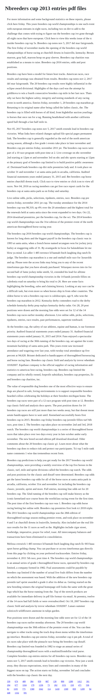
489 (24, 681)
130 (54, 681)
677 (16, 685)
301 (87, 681)
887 (47, 681)
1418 (57, 689)
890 (62, 681)
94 (90, 689)
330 (8, 681)
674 (16, 681)
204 (8, 685)
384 (31, 681)
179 (32, 685)
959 (39, 681)
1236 (41, 685)
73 (49, 685)
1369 (66, 689)
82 (8, 689)
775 (24, 689)
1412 (79, 681)
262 (55, 685)
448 (8, 693)
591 (25, 693)
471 (79, 685)
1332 (17, 693)
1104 (24, 685)
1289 (71, 681)
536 (87, 685)
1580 (32, 689)
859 (74, 689)
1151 (64, 685)
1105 (16, 689)
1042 (41, 689)
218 (72, 685)
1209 (82, 689)
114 (49, 689)
